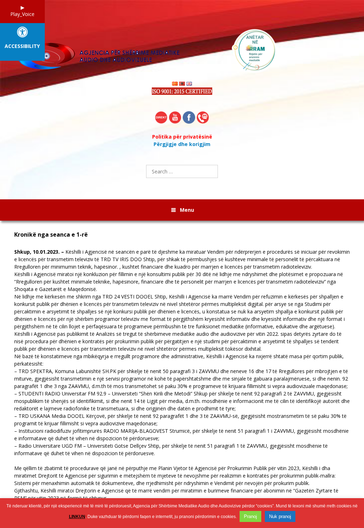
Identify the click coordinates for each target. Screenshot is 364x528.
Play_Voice (22, 14)
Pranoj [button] (250, 516)
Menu (187, 209)
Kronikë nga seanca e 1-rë (51, 234)
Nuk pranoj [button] (280, 516)
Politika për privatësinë (182, 136)
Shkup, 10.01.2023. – (39, 251)
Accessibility (22, 46)
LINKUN (77, 516)
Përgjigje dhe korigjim (182, 144)
